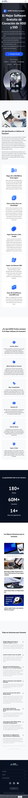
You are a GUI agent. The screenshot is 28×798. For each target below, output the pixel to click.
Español (13, 788)
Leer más (15, 796)
